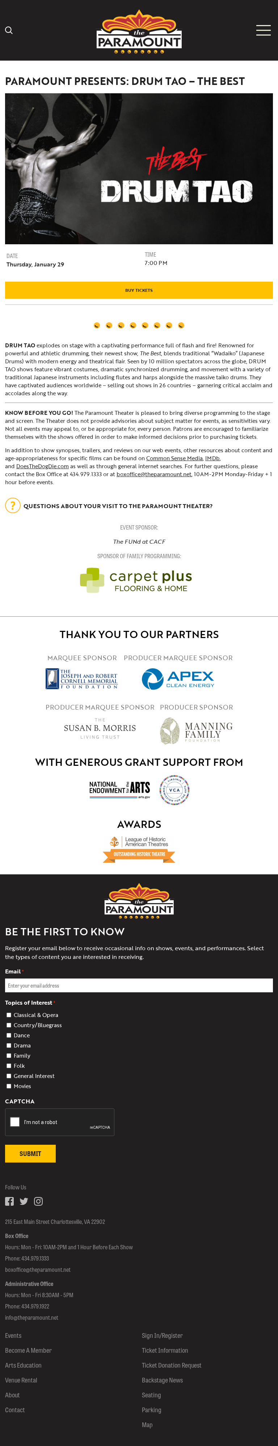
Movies (22, 1086)
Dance (22, 1035)
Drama (22, 1045)
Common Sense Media (174, 458)
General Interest (34, 1076)
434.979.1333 (35, 1258)
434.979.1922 (35, 1306)
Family (22, 1055)
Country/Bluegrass (38, 1025)
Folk (19, 1066)
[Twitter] (24, 1201)
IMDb (212, 458)
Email (14, 971)
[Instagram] (38, 1201)
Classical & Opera (36, 1015)
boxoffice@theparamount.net (154, 474)
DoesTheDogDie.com (42, 466)
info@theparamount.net (31, 1317)
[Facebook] (9, 1201)
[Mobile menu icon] (263, 30)
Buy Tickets (139, 290)
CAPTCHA (19, 1101)
